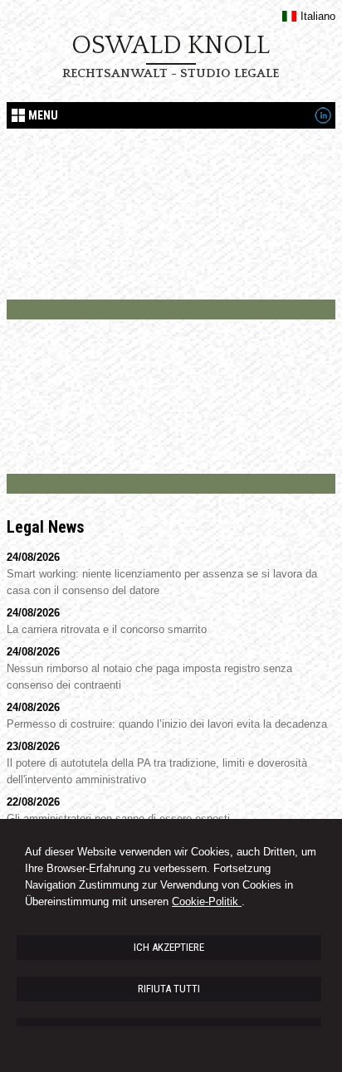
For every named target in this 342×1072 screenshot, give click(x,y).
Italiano (317, 16)
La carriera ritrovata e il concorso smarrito (107, 629)
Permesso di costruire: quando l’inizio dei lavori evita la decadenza (167, 724)
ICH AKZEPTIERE (169, 947)
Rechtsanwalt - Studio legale (170, 73)
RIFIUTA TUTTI (169, 988)
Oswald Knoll (170, 46)
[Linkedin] (323, 120)
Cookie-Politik (207, 901)
